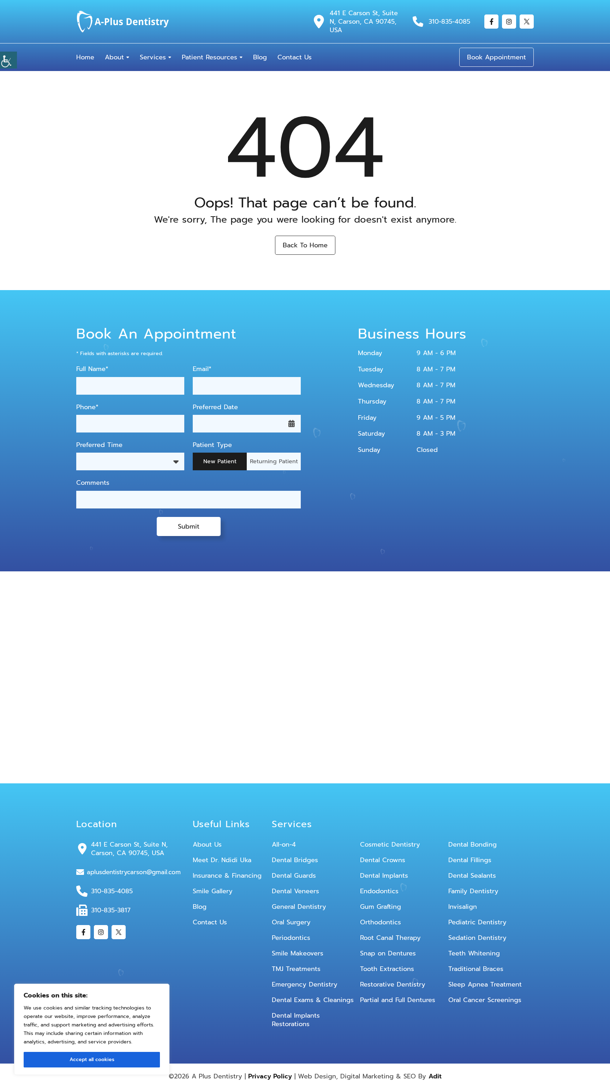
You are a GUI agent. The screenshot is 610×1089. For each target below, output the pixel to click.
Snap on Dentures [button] (388, 953)
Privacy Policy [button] (270, 1076)
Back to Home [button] (305, 245)
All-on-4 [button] (284, 844)
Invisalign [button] (462, 906)
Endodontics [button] (379, 891)
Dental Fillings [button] (469, 860)
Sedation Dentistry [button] (477, 938)
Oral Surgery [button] (291, 922)
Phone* (87, 407)
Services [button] (153, 57)
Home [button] (85, 57)
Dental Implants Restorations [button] (296, 1019)
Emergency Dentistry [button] (304, 984)
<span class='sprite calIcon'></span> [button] (291, 423)
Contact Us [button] (294, 57)
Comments (92, 483)
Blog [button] (260, 57)
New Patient (220, 461)
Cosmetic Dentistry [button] (390, 844)
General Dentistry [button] (299, 906)
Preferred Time (99, 445)
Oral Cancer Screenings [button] (484, 1000)
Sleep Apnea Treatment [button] (485, 984)
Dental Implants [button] (384, 875)
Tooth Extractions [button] (387, 969)
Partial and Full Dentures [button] (397, 1000)
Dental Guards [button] (294, 875)
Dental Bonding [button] (472, 844)
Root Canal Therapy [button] (390, 938)
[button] (8, 60)
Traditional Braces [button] (475, 969)
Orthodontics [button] (380, 922)
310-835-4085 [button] (449, 21)
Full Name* (92, 369)
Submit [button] (188, 526)
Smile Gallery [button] (213, 891)
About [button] (114, 57)
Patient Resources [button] (209, 57)
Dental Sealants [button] (472, 875)
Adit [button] (435, 1076)
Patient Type (212, 445)
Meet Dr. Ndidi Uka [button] (222, 860)
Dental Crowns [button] (382, 860)
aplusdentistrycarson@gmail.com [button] (134, 872)
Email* (202, 369)
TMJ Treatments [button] (296, 969)
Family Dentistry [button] (473, 891)
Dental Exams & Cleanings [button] (313, 1000)
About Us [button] (207, 844)
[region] (91, 1029)
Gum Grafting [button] (380, 906)
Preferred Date (215, 407)
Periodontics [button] (291, 938)
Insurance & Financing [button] (227, 875)
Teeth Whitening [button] (474, 953)
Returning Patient (274, 461)
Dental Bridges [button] (295, 860)
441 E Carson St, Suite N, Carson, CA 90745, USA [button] (364, 21)
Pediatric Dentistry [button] (477, 922)
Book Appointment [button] (496, 57)
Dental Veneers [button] (295, 891)
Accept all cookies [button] (92, 1059)
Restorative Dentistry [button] (392, 984)
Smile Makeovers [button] (297, 953)
